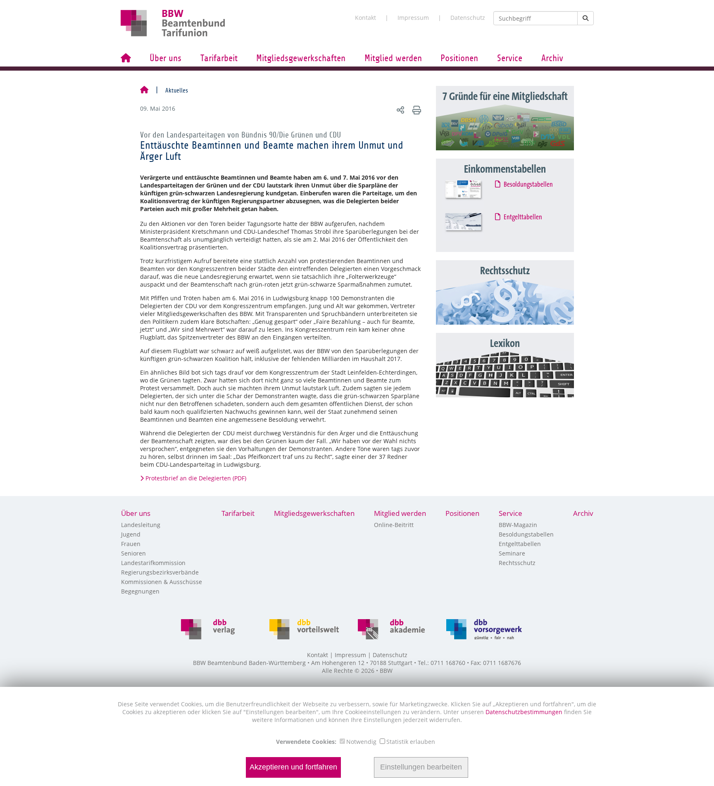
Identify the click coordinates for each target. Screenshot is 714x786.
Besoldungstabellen (529, 184)
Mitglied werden (393, 58)
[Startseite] (144, 90)
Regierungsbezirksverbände (160, 572)
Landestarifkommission (153, 563)
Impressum (413, 17)
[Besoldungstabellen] (471, 194)
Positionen (459, 58)
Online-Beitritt (394, 525)
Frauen (130, 544)
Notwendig (361, 742)
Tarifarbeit (219, 58)
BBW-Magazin (518, 525)
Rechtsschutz (517, 563)
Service (509, 58)
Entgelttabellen (523, 217)
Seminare (512, 553)
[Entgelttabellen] (471, 227)
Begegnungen (140, 591)
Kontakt (365, 17)
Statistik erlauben (410, 742)
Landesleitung (140, 525)
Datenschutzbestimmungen (525, 712)
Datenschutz (467, 17)
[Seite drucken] (415, 109)
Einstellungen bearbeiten (421, 767)
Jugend (130, 534)
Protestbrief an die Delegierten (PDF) (195, 478)
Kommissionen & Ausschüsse (161, 582)
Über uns (165, 58)
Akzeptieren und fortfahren (293, 767)
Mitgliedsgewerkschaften (300, 58)
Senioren (133, 553)
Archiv (552, 58)
